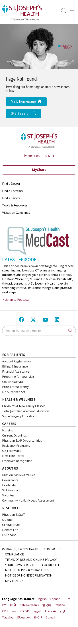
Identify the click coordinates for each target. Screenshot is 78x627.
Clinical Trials (11, 525)
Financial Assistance (15, 372)
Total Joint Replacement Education (25, 411)
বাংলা (14, 611)
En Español (9, 535)
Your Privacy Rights (20, 565)
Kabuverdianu (29, 605)
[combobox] (39, 331)
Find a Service (11, 198)
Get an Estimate (13, 382)
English (42, 599)
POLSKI (25, 611)
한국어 (46, 605)
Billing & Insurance (15, 366)
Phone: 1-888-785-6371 (39, 155)
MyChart (39, 169)
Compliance (14, 554)
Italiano (60, 605)
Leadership (9, 485)
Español (55, 599)
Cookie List (50, 565)
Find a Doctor (11, 184)
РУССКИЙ (9, 605)
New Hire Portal (13, 456)
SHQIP (38, 617)
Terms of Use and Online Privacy (31, 560)
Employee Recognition (17, 461)
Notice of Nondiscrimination (28, 575)
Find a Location (12, 191)
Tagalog (8, 617)
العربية (37, 611)
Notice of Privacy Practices (27, 570)
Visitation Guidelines (16, 213)
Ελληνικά (23, 617)
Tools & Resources (15, 205)
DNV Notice (14, 581)
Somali (50, 617)
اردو (62, 611)
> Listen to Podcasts (15, 300)
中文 (68, 599)
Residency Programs (16, 446)
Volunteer (9, 495)
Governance (10, 480)
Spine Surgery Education (19, 416)
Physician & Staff (13, 515)
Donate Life (10, 530)
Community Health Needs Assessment (28, 500)
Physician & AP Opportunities (22, 441)
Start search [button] (20, 113)
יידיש (5, 611)
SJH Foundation (12, 490)
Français (50, 611)
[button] (73, 9)
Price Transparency (15, 387)
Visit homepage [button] (23, 101)
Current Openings (14, 435)
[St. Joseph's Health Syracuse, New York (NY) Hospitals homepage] (22, 20)
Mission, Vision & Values (18, 475)
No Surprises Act (13, 392)
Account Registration (16, 361)
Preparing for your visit (18, 377)
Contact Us (53, 549)
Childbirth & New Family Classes (23, 406)
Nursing (7, 430)
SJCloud (7, 520)
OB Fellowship (11, 451)
